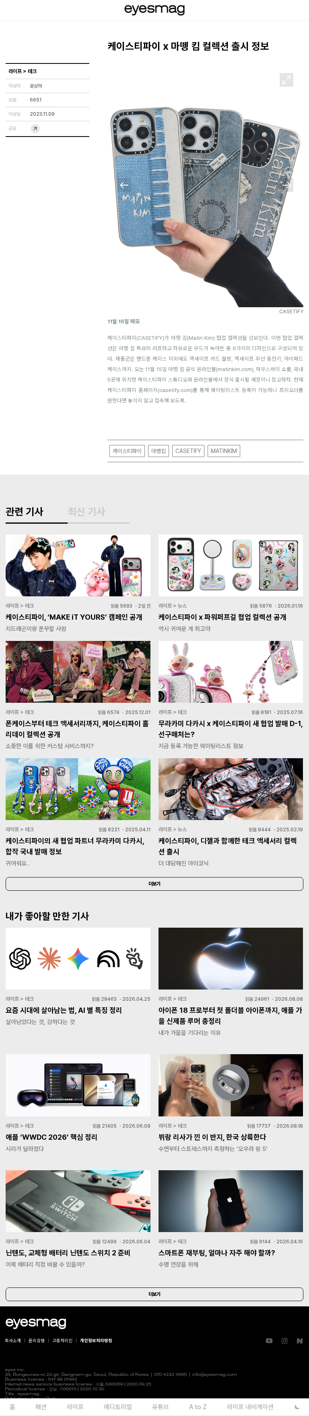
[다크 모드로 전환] (297, 1407)
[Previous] (124, 185)
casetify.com (175, 390)
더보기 (154, 884)
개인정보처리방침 (96, 1340)
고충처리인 (62, 1340)
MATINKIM (224, 451)
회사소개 (13, 1340)
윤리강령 (37, 1340)
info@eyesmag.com (214, 1375)
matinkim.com (235, 369)
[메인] (154, 10)
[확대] (286, 80)
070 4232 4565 (170, 1375)
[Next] (286, 185)
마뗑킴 (158, 451)
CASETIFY (188, 451)
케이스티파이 (127, 451)
